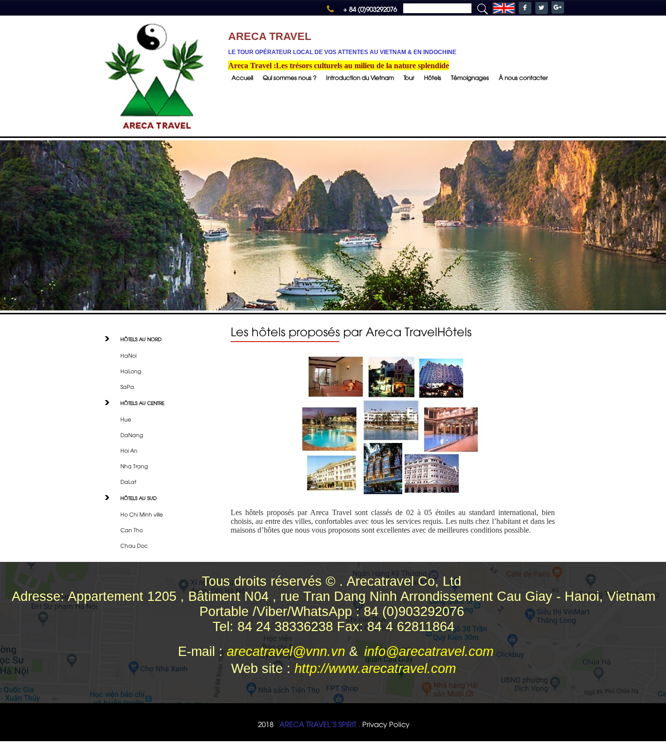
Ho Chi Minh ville (141, 514)
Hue (125, 419)
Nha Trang (134, 465)
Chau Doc (134, 545)
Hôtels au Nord (140, 339)
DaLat (128, 481)
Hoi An (128, 450)
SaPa (127, 386)
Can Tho (131, 529)
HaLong (130, 370)
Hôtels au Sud (138, 498)
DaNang (131, 434)
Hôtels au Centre (142, 403)
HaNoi (128, 355)
